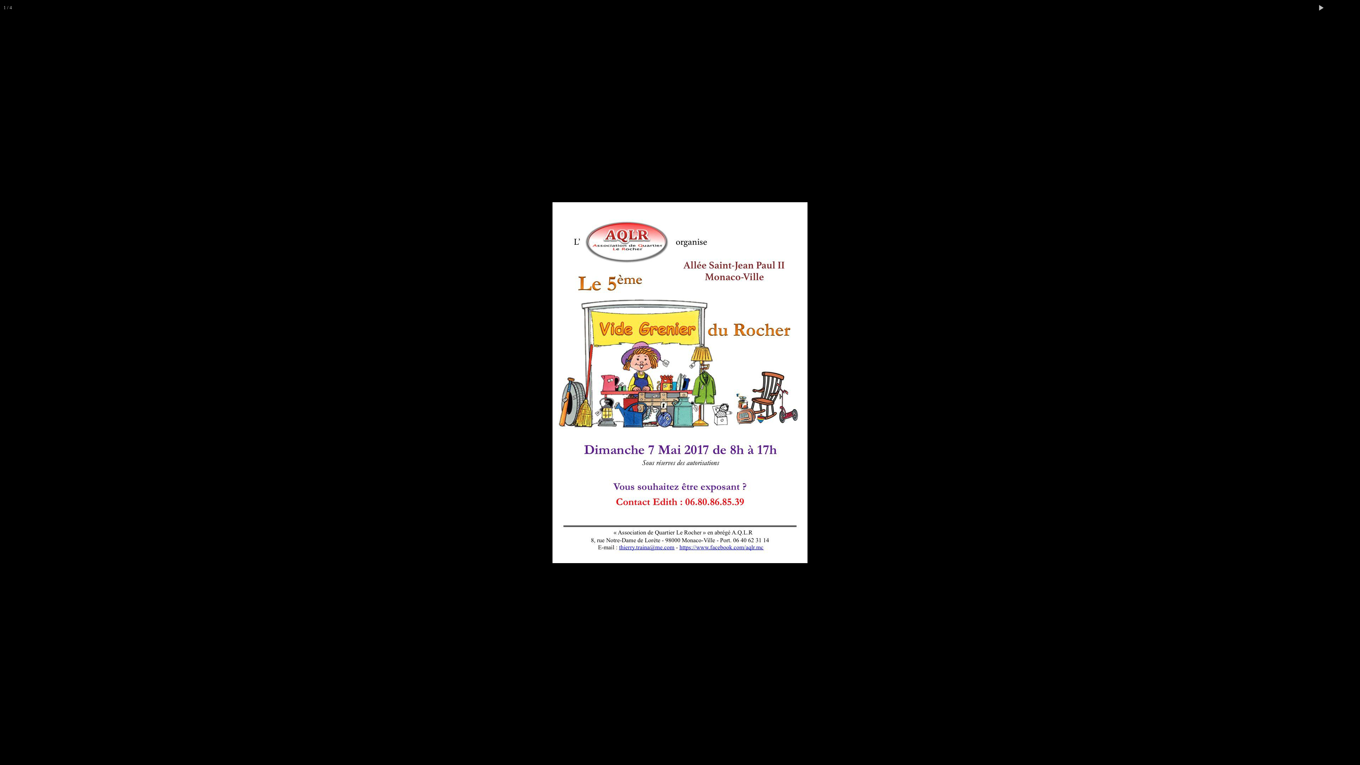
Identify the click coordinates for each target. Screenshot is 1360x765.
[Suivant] (1347, 382)
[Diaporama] (1321, 8)
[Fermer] (1352, 8)
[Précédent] (12, 382)
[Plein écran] (1336, 8)
